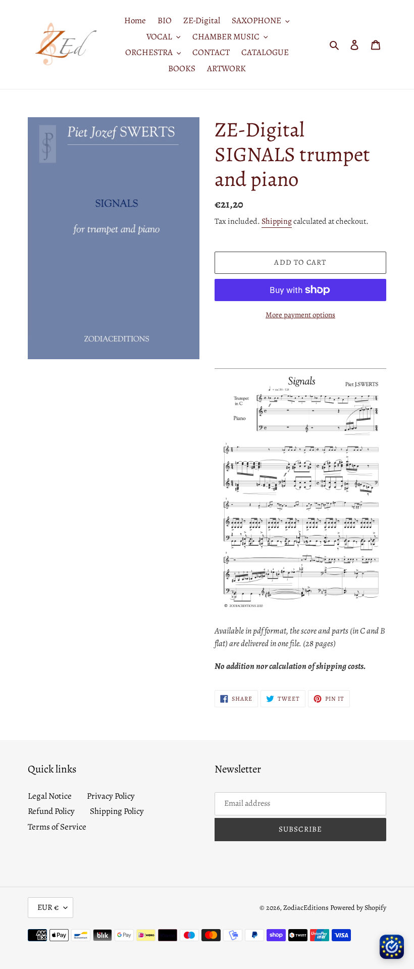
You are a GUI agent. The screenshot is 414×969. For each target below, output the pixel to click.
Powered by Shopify (358, 907)
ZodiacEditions (306, 907)
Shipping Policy (117, 811)
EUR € (48, 907)
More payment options (300, 315)
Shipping (277, 221)
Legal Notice (50, 796)
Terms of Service (57, 827)
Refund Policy (51, 811)
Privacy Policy (111, 796)
